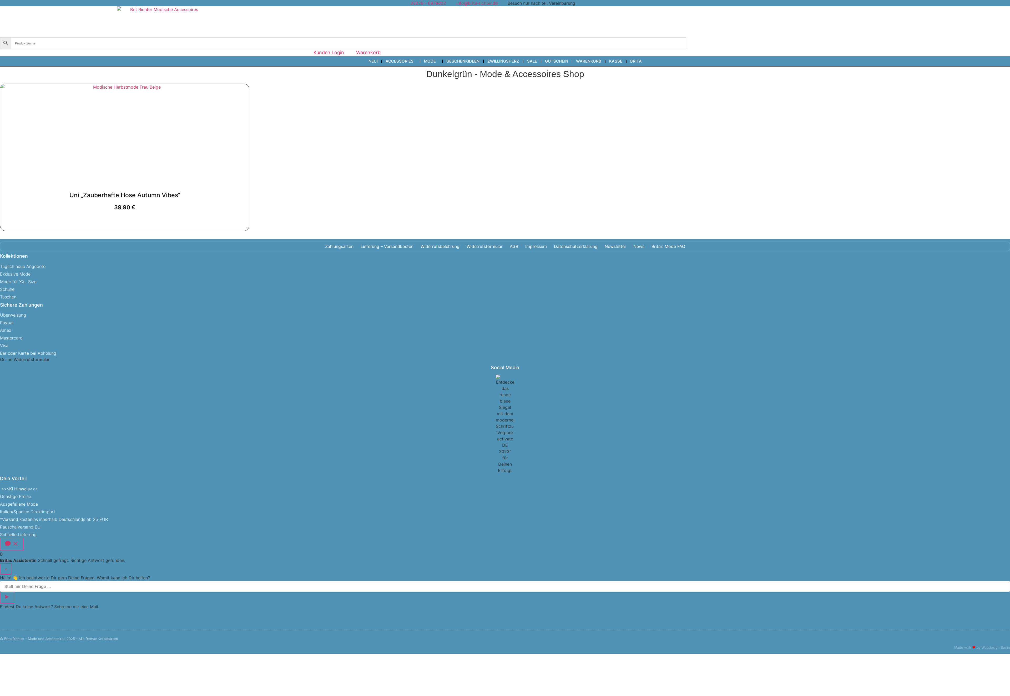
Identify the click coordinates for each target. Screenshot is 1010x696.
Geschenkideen (462, 61)
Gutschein (556, 61)
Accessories (399, 61)
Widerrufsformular (485, 246)
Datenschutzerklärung (576, 246)
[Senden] (7, 597)
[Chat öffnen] (11, 544)
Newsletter (615, 246)
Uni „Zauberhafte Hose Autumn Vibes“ (124, 195)
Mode (430, 61)
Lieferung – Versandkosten (387, 246)
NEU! (373, 61)
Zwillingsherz (503, 61)
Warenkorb (588, 61)
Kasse (615, 61)
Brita (636, 61)
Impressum (536, 246)
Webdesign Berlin (996, 647)
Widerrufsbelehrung (440, 246)
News (638, 246)
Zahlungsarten (339, 246)
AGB (514, 246)
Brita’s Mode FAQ (668, 246)
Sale (532, 61)
